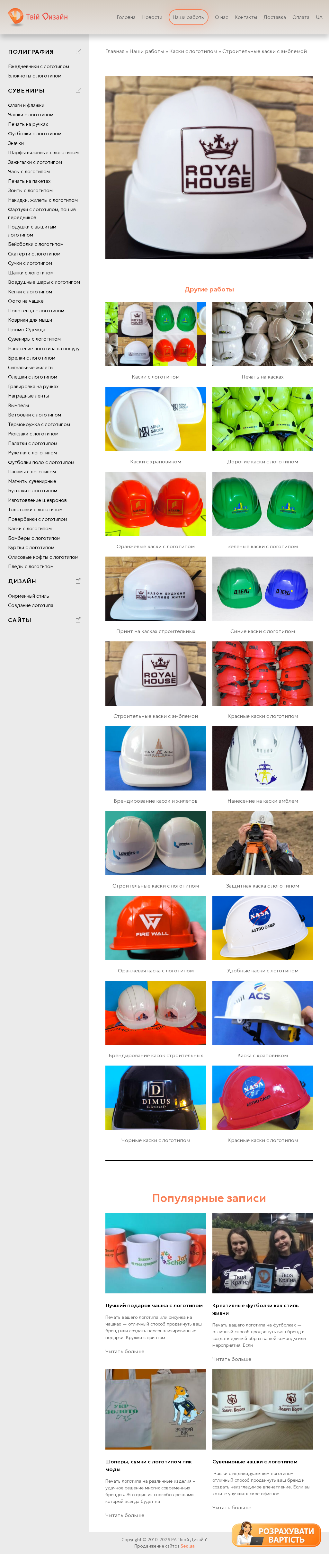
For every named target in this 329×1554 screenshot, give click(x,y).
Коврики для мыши (30, 320)
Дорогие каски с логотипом (262, 461)
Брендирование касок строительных (156, 1055)
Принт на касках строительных (155, 631)
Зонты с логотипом (30, 190)
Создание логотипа (30, 605)
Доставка (274, 17)
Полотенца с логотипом (36, 311)
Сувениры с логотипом (34, 339)
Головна (126, 17)
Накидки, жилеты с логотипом (43, 200)
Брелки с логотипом (31, 358)
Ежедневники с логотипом (38, 66)
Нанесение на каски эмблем (262, 801)
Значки (16, 143)
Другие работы (209, 289)
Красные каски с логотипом (262, 716)
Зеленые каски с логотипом (263, 546)
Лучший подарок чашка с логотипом (154, 1305)
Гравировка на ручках (33, 386)
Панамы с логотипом (32, 472)
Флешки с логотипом (32, 377)
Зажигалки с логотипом (35, 162)
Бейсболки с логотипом (36, 244)
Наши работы (189, 17)
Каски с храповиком (155, 461)
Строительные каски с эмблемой (155, 716)
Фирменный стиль (28, 596)
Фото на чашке (26, 301)
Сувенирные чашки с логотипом (255, 1461)
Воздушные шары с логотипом (44, 282)
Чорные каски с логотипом (155, 1140)
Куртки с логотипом (31, 547)
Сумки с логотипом (30, 263)
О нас (221, 17)
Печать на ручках (28, 124)
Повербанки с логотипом (37, 519)
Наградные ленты (28, 396)
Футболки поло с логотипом (41, 462)
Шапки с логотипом (31, 273)
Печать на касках (263, 376)
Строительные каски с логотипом (155, 885)
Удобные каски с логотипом (262, 970)
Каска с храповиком (262, 1055)
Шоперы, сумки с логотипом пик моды (148, 1465)
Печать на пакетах (29, 181)
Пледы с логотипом (31, 566)
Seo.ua (188, 1546)
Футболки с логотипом (34, 133)
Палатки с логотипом (32, 443)
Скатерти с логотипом (34, 254)
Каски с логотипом (30, 528)
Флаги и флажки (26, 105)
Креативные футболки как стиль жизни (255, 1309)
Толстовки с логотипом (35, 509)
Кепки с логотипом (30, 292)
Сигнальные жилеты (30, 367)
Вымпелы (18, 405)
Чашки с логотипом (30, 115)
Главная (114, 51)
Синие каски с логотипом (262, 631)
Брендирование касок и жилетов (156, 801)
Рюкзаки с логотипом (33, 434)
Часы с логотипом (29, 171)
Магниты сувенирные (32, 481)
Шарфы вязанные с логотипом (43, 152)
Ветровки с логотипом (34, 415)
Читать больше (124, 1351)
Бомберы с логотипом (34, 538)
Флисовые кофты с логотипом (43, 557)
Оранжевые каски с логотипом (156, 546)
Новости (152, 17)
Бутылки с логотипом (32, 490)
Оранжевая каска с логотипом (156, 970)
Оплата (300, 17)
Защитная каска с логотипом (262, 885)
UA (319, 17)
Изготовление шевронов (37, 500)
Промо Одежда (26, 329)
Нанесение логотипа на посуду (43, 348)
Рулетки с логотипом (32, 453)
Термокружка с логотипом (39, 424)
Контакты (246, 17)
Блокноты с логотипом (34, 76)
